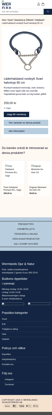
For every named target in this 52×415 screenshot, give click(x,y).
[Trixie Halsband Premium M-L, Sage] (13, 172)
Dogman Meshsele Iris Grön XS (37, 188)
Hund (10, 20)
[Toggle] (45, 123)
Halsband (39, 20)
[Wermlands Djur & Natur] (11, 4)
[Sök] (48, 11)
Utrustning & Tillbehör (24, 20)
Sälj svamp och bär (26, 244)
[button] (43, 4)
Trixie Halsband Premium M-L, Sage (12, 188)
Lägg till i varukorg (16, 114)
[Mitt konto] (38, 4)
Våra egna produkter (26, 239)
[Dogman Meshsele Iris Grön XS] (39, 172)
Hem (4, 20)
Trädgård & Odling (26, 234)
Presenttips (26, 224)
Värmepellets (26, 229)
